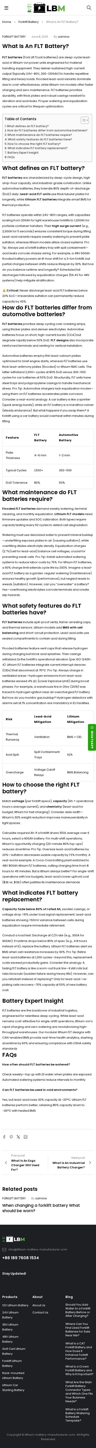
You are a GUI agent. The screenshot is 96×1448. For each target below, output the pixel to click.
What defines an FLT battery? (28, 126)
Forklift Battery (29, 22)
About (37, 1297)
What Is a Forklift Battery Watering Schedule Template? (77, 1415)
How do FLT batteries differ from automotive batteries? (47, 130)
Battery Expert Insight (23, 152)
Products (9, 1297)
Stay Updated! (14, 1273)
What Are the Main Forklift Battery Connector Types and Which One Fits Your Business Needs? (79, 1391)
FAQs (11, 157)
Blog (69, 1297)
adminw (63, 37)
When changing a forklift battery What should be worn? (41, 1207)
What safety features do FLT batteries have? (40, 139)
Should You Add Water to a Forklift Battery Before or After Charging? (77, 1310)
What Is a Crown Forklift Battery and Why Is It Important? (79, 1370)
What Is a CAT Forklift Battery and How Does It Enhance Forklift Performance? (78, 1351)
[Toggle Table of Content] (82, 120)
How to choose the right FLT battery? (34, 144)
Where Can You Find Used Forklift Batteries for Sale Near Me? (77, 1329)
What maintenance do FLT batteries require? (39, 135)
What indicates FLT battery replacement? (38, 148)
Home (6, 22)
